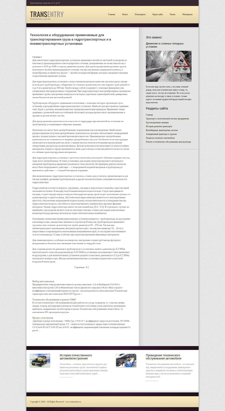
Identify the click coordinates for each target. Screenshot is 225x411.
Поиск (172, 14)
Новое (125, 14)
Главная (111, 14)
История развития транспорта (159, 126)
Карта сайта (158, 14)
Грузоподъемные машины (157, 122)
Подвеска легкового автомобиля (160, 138)
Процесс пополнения (42, 317)
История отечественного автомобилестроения (76, 357)
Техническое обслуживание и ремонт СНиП (54, 299)
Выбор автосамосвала (43, 281)
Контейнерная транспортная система (162, 130)
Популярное (140, 14)
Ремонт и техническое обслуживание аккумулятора (168, 142)
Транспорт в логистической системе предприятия (167, 118)
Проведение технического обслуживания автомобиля (163, 357)
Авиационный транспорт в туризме (161, 134)
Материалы (187, 14)
